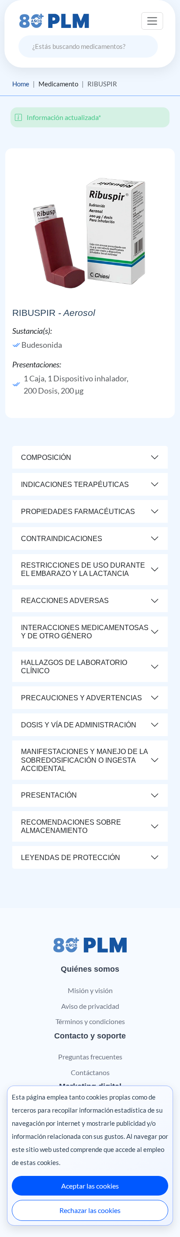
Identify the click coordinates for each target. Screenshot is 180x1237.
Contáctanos (90, 1072)
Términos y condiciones (90, 1021)
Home (20, 84)
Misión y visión (90, 990)
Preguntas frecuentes (90, 1056)
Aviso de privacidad (90, 1006)
